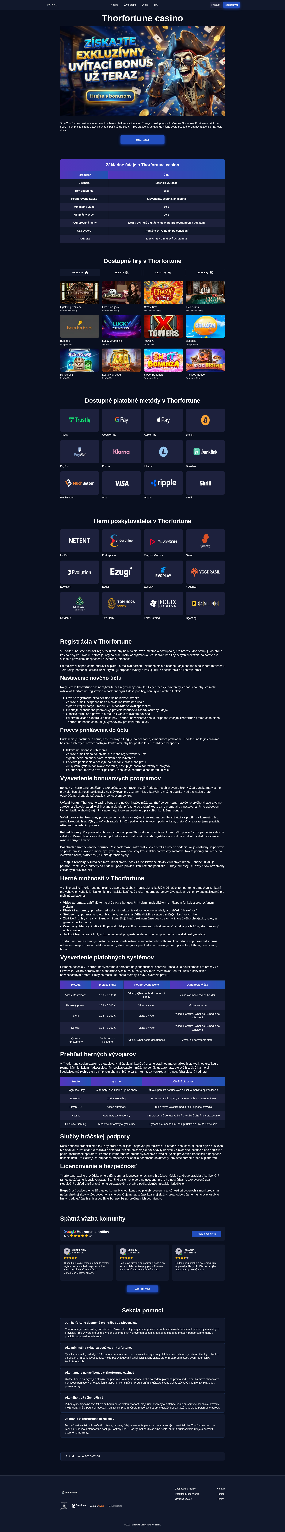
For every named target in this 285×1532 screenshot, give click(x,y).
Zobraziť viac (142, 1288)
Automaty (202, 272)
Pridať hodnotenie (206, 1233)
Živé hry (119, 272)
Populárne (77, 272)
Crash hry (161, 272)
